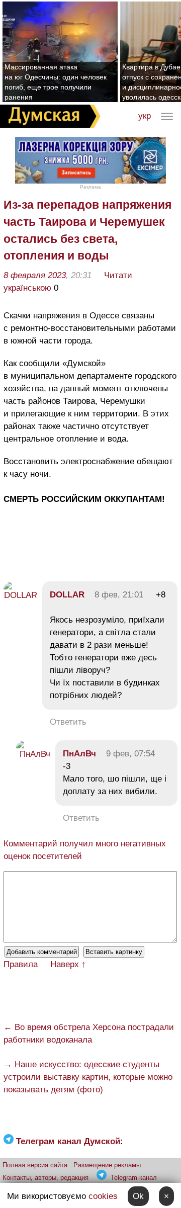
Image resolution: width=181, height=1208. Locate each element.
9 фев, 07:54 (130, 753)
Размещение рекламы (107, 1165)
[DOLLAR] (20, 595)
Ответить (68, 722)
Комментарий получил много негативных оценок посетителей (85, 850)
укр (144, 116)
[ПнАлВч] (33, 754)
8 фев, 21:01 (119, 594)
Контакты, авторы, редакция (45, 1177)
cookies (103, 1196)
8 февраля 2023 (35, 275)
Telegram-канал (134, 1177)
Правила (21, 964)
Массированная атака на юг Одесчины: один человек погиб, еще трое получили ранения (56, 82)
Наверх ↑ (68, 964)
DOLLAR (67, 594)
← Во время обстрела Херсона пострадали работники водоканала (89, 1033)
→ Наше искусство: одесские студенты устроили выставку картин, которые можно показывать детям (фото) (88, 1077)
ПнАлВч (79, 753)
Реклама (90, 187)
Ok (138, 1196)
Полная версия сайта (35, 1165)
